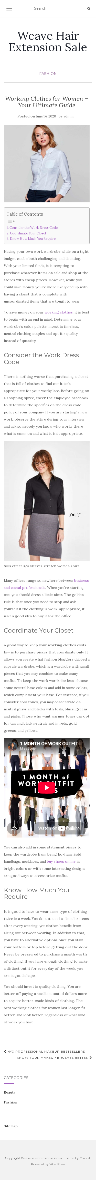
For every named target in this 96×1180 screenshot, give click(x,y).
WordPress (57, 1164)
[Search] (88, 8)
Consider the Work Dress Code (33, 228)
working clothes (59, 312)
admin (68, 116)
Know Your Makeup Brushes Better (53, 1057)
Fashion (48, 73)
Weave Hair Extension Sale (48, 41)
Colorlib (85, 1158)
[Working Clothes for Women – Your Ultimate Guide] (47, 164)
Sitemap (11, 1126)
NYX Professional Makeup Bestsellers (45, 1051)
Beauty (9, 1092)
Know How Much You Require (33, 238)
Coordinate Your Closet (28, 233)
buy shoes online (61, 861)
